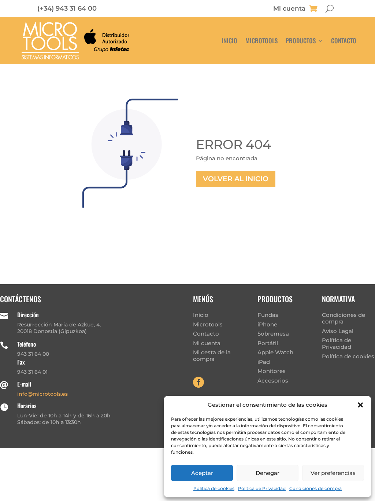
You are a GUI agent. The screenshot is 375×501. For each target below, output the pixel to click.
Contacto (343, 40)
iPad (263, 361)
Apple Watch (275, 352)
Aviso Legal (337, 331)
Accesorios (272, 380)
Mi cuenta (289, 9)
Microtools (261, 40)
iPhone (267, 324)
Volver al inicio (235, 179)
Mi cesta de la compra (212, 355)
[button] (360, 405)
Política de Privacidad (262, 488)
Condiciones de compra (315, 488)
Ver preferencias (333, 472)
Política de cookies (213, 488)
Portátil (267, 343)
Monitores (271, 370)
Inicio (229, 40)
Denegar (267, 472)
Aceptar (202, 472)
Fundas (267, 314)
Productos (301, 40)
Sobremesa (273, 333)
